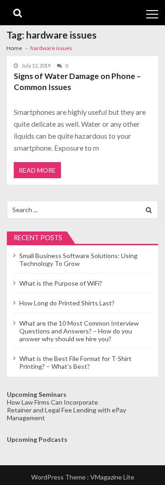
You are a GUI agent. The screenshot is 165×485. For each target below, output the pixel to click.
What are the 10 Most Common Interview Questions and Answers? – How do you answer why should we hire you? (79, 331)
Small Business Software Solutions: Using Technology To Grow (78, 259)
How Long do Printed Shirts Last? (67, 303)
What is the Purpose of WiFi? (60, 283)
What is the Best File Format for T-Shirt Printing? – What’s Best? (75, 362)
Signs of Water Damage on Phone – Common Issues (77, 81)
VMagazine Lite (112, 477)
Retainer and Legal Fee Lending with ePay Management (66, 414)
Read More (37, 170)
